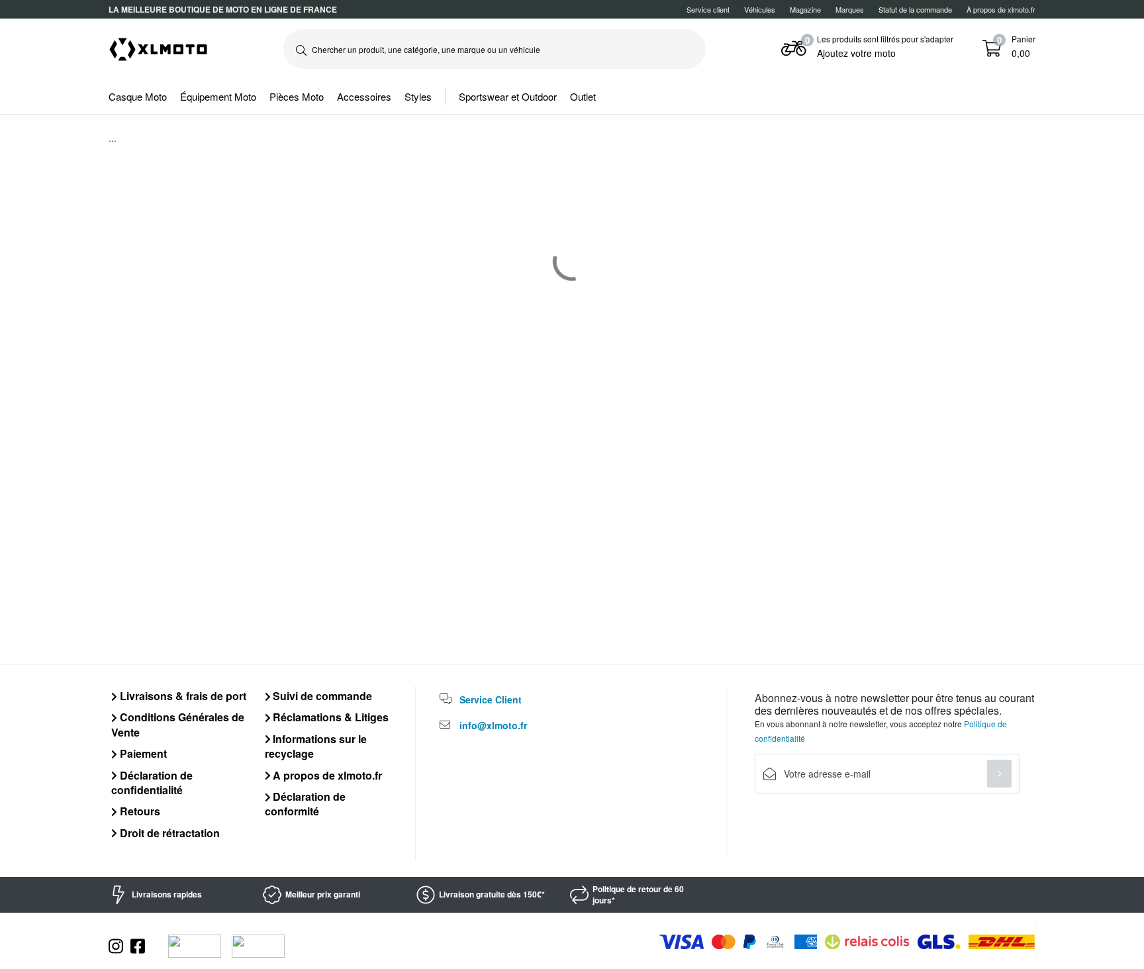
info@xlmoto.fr (493, 725)
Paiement (142, 753)
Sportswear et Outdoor (508, 96)
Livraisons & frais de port (181, 695)
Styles (418, 96)
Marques (849, 9)
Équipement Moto (218, 96)
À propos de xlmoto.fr (1001, 9)
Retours (138, 811)
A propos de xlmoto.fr (326, 775)
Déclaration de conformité (305, 804)
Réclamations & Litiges (329, 717)
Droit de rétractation (168, 833)
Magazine (805, 9)
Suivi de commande (321, 695)
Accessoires (364, 96)
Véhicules (759, 9)
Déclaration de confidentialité (152, 782)
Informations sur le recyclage (316, 746)
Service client (708, 9)
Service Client (490, 699)
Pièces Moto (296, 96)
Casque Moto (138, 96)
